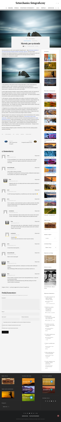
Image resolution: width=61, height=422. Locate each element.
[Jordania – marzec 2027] (50, 162)
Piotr (25, 46)
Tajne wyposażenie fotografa (13, 142)
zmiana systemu (28, 134)
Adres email (4, 316)
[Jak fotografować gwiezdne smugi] (50, 82)
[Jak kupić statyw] (50, 74)
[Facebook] (24, 413)
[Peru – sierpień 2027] (50, 203)
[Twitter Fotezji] (30, 398)
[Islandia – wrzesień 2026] (50, 96)
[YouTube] (29, 413)
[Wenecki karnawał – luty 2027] (50, 136)
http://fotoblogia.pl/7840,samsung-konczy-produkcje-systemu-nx (21, 268)
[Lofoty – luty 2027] (50, 146)
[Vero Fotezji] (50, 390)
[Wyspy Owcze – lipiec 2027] (50, 195)
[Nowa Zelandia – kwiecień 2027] (50, 170)
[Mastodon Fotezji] (50, 382)
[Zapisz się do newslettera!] (10, 395)
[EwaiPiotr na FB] (30, 382)
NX (13, 134)
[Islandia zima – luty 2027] (50, 154)
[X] (26, 413)
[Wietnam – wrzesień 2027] (50, 211)
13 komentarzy (34, 40)
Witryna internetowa (25, 316)
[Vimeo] (31, 413)
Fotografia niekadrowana (27, 142)
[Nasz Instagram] (30, 390)
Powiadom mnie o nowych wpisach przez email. (10, 328)
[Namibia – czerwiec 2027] (50, 179)
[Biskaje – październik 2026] (50, 112)
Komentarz (4, 297)
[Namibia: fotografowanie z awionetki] (50, 259)
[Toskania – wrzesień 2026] (50, 104)
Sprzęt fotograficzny (27, 40)
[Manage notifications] (58, 416)
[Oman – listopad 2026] (50, 128)
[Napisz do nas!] (50, 226)
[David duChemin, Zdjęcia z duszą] (50, 277)
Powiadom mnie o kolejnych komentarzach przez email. (11, 325)
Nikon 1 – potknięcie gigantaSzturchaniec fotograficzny (17, 287)
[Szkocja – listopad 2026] (50, 120)
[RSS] (33, 413)
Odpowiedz (37, 155)
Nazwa (3, 311)
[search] (55, 238)
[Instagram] (28, 413)
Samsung (22, 134)
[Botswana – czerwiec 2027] (50, 187)
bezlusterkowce (8, 134)
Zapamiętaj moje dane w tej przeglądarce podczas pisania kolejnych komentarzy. (17, 322)
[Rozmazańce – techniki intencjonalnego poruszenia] (50, 66)
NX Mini (18, 134)
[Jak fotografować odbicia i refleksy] (50, 58)
